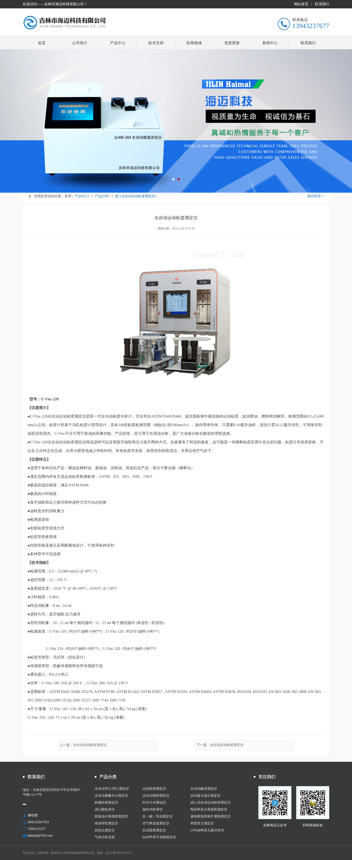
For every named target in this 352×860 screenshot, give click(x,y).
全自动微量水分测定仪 (111, 795)
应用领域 (194, 43)
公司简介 (79, 43)
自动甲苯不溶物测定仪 (159, 837)
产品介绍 (101, 196)
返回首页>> (315, 196)
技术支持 (156, 43)
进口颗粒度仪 (105, 809)
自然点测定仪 (105, 830)
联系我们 (322, 4)
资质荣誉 (232, 43)
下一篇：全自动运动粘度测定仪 (220, 745)
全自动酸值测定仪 (203, 788)
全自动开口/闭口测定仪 (112, 788)
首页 (41, 43)
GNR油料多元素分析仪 (207, 830)
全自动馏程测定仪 (155, 795)
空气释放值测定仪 (155, 823)
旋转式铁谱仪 (152, 809)
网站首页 (301, 4)
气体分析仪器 (105, 837)
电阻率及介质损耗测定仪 (208, 809)
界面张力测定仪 (202, 823)
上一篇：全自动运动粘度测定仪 (83, 745)
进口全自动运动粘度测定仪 (135, 196)
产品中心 (117, 43)
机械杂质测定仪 (106, 802)
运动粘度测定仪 (154, 788)
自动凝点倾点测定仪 (205, 795)
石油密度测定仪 (154, 830)
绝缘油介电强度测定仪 (111, 816)
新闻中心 (270, 43)
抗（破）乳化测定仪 (157, 816)
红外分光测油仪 (154, 802)
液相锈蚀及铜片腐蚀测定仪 (210, 816)
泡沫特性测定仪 (106, 823)
